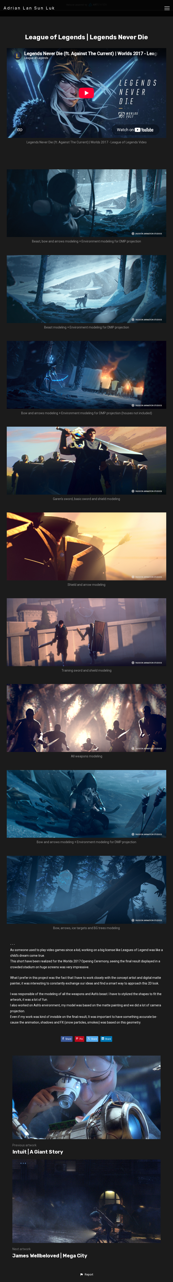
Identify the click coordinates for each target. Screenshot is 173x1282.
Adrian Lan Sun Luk (29, 8)
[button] (86, 1274)
